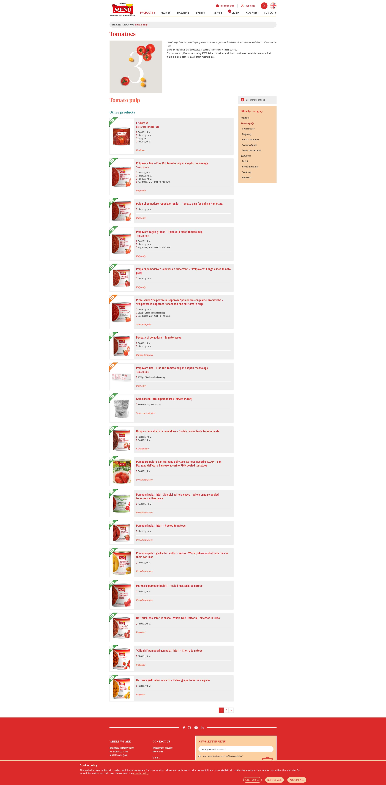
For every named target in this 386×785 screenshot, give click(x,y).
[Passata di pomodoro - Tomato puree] (121, 346)
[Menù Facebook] (184, 728)
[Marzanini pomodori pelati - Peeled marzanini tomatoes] (121, 595)
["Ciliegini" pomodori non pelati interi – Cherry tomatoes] (121, 658)
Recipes (166, 12)
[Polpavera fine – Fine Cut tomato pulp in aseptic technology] (121, 177)
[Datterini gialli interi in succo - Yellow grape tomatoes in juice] (121, 688)
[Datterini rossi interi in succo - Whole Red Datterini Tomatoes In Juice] (121, 628)
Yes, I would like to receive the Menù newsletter (222, 756)
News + (218, 12)
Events (200, 12)
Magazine (183, 12)
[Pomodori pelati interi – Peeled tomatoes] (121, 532)
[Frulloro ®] (121, 136)
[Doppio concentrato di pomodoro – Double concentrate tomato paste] (121, 439)
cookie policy (141, 773)
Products (116, 24)
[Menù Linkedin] (202, 728)
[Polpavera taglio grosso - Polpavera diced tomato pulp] (121, 244)
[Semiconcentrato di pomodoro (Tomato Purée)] (121, 408)
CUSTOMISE (252, 779)
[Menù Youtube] (196, 728)
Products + (147, 12)
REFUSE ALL (274, 779)
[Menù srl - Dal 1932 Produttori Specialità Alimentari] (122, 9)
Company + (252, 12)
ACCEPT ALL (297, 779)
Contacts (270, 12)
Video (235, 12)
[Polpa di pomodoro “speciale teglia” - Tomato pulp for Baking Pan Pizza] (121, 211)
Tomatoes (128, 24)
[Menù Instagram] (189, 728)
